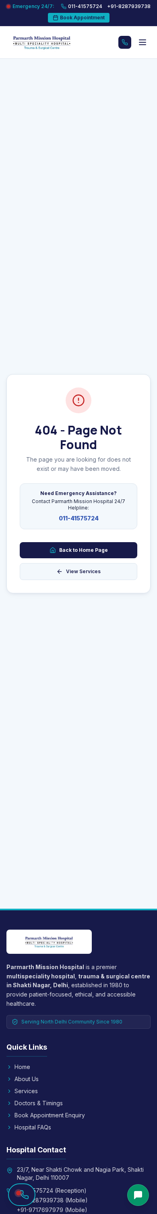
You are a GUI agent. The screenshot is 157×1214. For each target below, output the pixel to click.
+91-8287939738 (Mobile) (52, 1200)
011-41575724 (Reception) (52, 1190)
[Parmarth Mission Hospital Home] (49, 42)
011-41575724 (79, 518)
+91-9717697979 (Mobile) (52, 1209)
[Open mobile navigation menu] (142, 42)
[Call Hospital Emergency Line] (124, 42)
